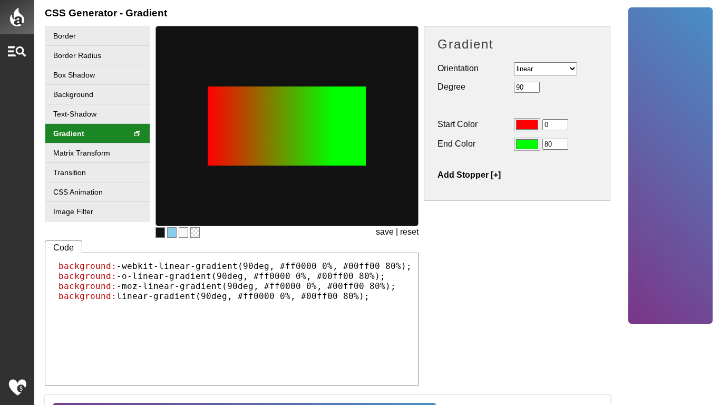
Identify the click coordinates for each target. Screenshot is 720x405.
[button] (17, 51)
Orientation (458, 68)
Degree (451, 86)
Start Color (457, 124)
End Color (456, 143)
